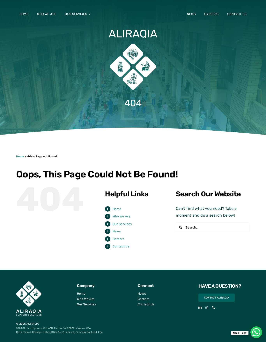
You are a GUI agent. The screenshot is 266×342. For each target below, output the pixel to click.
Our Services (122, 224)
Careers (118, 239)
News (117, 231)
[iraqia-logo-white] (28, 283)
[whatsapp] (206, 307)
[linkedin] (200, 307)
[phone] (213, 307)
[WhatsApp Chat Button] (256, 332)
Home (117, 209)
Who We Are (121, 216)
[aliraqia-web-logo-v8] (133, 30)
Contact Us (121, 246)
